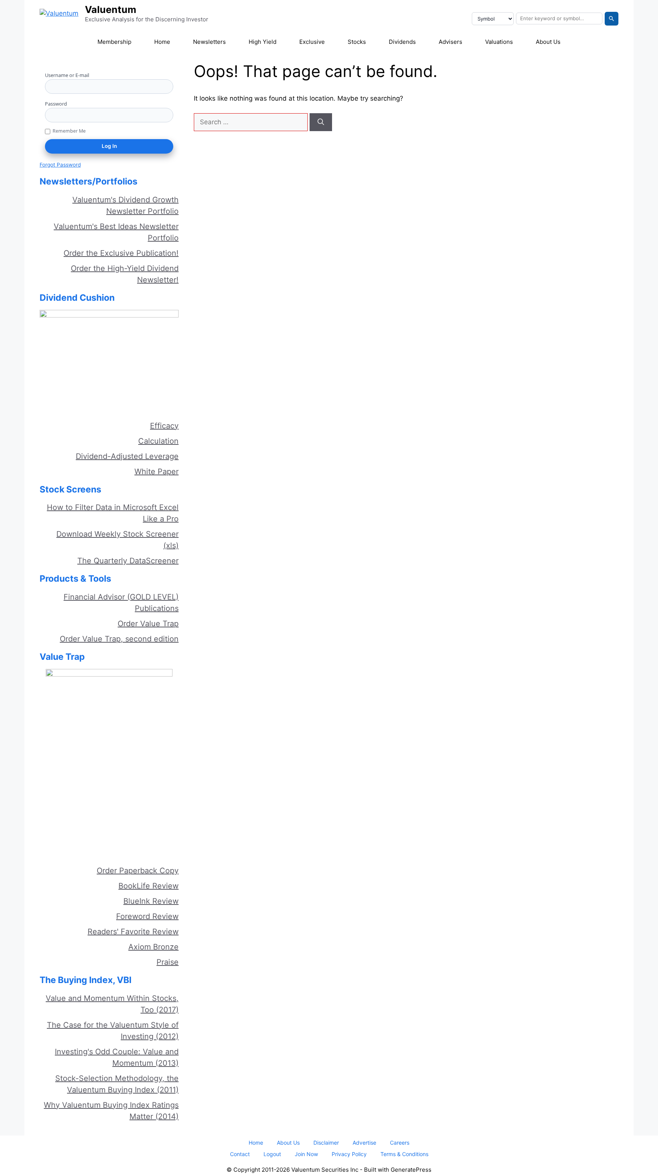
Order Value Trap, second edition (119, 638)
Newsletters (209, 41)
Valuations (499, 41)
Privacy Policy (349, 1154)
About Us (548, 41)
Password (56, 103)
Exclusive (312, 41)
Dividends (402, 41)
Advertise (364, 1142)
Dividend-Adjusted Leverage (127, 456)
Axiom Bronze (153, 946)
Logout (272, 1154)
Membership (114, 41)
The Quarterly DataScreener (128, 560)
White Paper (156, 471)
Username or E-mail (67, 75)
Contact (240, 1154)
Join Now (306, 1154)
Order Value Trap (148, 623)
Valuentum (110, 9)
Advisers (450, 41)
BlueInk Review (151, 901)
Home (162, 41)
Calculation (158, 441)
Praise (168, 962)
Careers (399, 1142)
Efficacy (164, 425)
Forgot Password (60, 165)
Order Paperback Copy (138, 870)
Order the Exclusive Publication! (121, 253)
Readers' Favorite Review (133, 931)
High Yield (262, 41)
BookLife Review (148, 885)
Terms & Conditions (404, 1154)
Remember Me (69, 131)
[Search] (611, 19)
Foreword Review (147, 916)
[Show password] (170, 115)
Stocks (357, 41)
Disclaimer (326, 1142)
